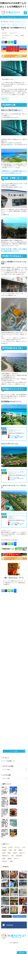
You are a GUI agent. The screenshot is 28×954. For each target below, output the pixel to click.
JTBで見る (21, 436)
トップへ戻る (14, 751)
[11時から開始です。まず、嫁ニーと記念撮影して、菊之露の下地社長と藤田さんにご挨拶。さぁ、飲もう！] (14, 910)
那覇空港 (10, 858)
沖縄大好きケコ (5, 855)
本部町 (9, 852)
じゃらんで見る (13, 436)
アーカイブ (4, 761)
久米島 (10, 850)
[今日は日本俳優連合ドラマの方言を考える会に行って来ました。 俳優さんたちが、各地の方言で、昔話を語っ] (14, 892)
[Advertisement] (14, 654)
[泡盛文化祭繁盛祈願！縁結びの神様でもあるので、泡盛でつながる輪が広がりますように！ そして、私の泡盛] (5, 892)
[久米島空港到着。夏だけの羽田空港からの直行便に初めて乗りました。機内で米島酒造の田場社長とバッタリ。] (23, 883)
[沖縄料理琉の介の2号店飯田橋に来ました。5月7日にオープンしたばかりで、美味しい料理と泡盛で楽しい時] (23, 901)
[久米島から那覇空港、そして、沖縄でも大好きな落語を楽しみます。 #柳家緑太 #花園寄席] (14, 883)
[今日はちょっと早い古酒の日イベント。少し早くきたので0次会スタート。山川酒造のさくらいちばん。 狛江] (5, 875)
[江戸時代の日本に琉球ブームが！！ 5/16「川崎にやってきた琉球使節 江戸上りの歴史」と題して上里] (23, 910)
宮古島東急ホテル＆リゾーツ (14, 429)
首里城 (11, 861)
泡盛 (12, 855)
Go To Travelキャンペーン (7, 35)
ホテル (23, 847)
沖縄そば (15, 852)
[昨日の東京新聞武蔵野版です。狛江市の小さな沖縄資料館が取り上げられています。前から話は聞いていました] (23, 892)
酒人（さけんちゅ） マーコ (18, 21)
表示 (6, 98)
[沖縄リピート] (11, 13)
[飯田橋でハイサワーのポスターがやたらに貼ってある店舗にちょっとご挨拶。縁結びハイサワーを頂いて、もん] (5, 910)
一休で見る (12, 437)
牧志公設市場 (19, 855)
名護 (15, 850)
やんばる (10, 847)
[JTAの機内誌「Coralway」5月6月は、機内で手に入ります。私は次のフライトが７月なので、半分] (14, 901)
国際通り (22, 35)
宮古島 (3, 24)
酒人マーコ (16, 858)
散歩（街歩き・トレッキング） (18, 24)
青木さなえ (4, 861)
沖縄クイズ (22, 852)
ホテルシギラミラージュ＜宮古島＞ (16, 471)
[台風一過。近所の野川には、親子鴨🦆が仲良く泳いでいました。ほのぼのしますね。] (5, 901)
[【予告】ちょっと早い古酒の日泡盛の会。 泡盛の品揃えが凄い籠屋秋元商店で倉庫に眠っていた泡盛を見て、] (23, 875)
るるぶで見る (20, 437)
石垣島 (3, 858)
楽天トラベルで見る (14, 435)
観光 (9, 24)
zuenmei (4, 847)
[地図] (23, 433)
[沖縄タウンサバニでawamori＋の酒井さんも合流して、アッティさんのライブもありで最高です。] (14, 875)
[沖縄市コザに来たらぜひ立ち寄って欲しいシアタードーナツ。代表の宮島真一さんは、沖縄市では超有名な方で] (5, 883)
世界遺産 (4, 850)
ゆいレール (17, 847)
